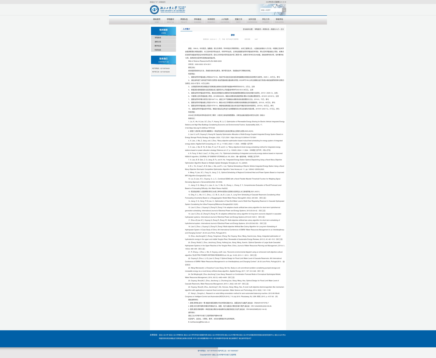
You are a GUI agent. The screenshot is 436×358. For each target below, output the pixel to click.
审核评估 (279, 20)
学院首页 (258, 29)
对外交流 (252, 20)
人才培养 (225, 20)
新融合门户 (154, 2)
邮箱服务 (162, 2)
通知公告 (158, 41)
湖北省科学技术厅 (245, 338)
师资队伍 (184, 20)
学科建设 (197, 20)
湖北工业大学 (163, 335)
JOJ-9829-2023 (216, 61)
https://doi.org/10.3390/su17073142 (202, 128)
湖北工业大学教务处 (176, 335)
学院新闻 (158, 37)
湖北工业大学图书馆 (231, 335)
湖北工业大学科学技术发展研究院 (196, 335)
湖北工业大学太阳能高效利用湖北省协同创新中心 (256, 335)
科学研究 (211, 20)
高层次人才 (275, 29)
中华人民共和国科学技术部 (218, 338)
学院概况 (170, 20)
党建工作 (238, 20)
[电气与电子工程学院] (168, 9)
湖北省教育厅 (233, 338)
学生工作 (265, 20)
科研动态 (158, 50)
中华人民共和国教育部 (201, 338)
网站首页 (156, 20)
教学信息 (158, 46)
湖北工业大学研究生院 (216, 335)
